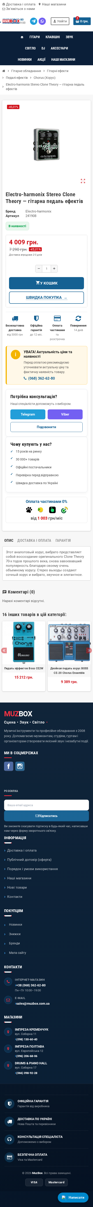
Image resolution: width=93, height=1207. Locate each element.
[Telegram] (33, 21)
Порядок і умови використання (32, 869)
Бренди (14, 943)
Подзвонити (46, 427)
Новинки (15, 924)
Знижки (15, 934)
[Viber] (42, 21)
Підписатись (48, 816)
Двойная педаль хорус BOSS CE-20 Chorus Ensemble (69, 671)
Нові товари (17, 887)
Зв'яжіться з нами (20, 9)
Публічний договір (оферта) (29, 860)
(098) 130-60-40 (26, 1039)
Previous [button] (4, 650)
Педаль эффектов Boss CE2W (24, 668)
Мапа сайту (17, 953)
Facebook (9, 766)
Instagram (20, 766)
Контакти (14, 897)
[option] (23, 656)
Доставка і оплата (18, 4)
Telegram (28, 414)
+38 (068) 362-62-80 (31, 985)
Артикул (12, 216)
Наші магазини (52, 4)
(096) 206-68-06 (26, 1056)
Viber (65, 414)
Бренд (10, 211)
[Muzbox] (11, 21)
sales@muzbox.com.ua (33, 1003)
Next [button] (89, 650)
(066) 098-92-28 (26, 1073)
